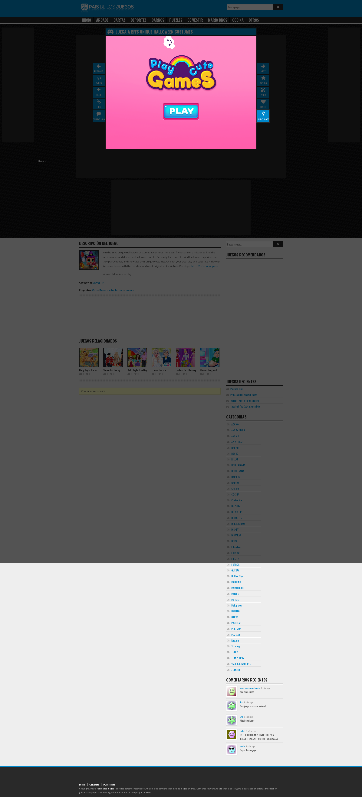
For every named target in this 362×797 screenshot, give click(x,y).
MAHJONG (236, 582)
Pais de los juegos (105, 788)
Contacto (94, 784)
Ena (241, 702)
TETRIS (234, 652)
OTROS (234, 617)
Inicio (82, 784)
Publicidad (109, 784)
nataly (242, 731)
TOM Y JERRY (237, 658)
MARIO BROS (237, 588)
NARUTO (235, 611)
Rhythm (235, 640)
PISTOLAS (236, 623)
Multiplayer (236, 605)
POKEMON (236, 629)
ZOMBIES (235, 670)
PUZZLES (235, 634)
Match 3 (235, 594)
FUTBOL (235, 564)
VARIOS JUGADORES (241, 664)
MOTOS (235, 599)
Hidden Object (238, 576)
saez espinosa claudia (250, 688)
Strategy (235, 646)
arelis (242, 746)
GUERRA (235, 570)
